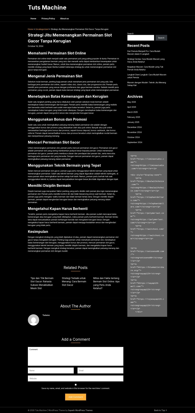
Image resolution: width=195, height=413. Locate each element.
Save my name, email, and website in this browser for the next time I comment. (76, 388)
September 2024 (134, 142)
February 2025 (133, 117)
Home (33, 18)
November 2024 (134, 132)
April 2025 (131, 107)
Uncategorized (42, 29)
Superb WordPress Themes (80, 410)
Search (130, 33)
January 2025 (133, 122)
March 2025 (132, 112)
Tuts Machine (47, 7)
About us (64, 18)
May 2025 (131, 102)
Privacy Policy (48, 18)
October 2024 (133, 137)
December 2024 (134, 127)
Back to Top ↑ (160, 410)
